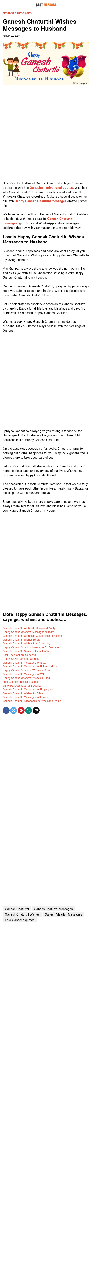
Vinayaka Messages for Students (22, 685)
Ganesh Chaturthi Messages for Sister (25, 662)
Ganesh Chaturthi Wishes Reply (21, 639)
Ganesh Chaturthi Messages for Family (25, 697)
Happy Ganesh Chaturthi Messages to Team (28, 632)
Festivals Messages (17, 13)
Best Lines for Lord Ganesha (19, 655)
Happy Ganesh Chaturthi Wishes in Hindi (26, 678)
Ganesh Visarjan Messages (63, 914)
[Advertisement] (46, 135)
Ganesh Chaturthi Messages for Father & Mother (31, 666)
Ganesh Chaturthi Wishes (22, 914)
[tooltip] (6, 710)
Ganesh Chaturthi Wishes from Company (26, 643)
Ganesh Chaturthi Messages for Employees (28, 689)
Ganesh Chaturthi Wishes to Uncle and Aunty (29, 628)
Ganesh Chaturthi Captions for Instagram (26, 651)
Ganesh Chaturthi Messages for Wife (24, 674)
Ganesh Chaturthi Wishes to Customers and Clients (32, 635)
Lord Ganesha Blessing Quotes (21, 681)
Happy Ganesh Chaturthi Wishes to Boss (26, 670)
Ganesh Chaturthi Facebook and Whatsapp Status (32, 701)
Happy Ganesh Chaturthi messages (41, 201)
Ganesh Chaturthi (17, 909)
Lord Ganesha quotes (19, 920)
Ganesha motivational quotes (51, 187)
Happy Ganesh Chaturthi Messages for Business (31, 647)
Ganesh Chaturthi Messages (53, 909)
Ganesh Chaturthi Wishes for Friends (24, 693)
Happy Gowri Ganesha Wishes (21, 658)
